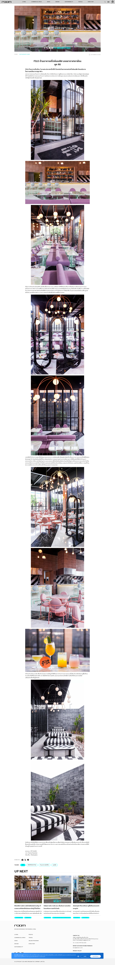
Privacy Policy (77, 951)
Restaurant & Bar (24, 54)
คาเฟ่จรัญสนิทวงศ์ (19, 917)
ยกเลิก (85, 956)
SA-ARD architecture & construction (62, 917)
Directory (91, 1)
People (80, 1)
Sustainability (69, 1)
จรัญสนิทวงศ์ (28, 917)
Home (16, 54)
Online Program (34, 940)
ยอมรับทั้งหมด (95, 956)
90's (23, 865)
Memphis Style (32, 865)
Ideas (48, 1)
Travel (31, 937)
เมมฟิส (54, 865)
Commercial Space (36, 1)
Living (24, 1)
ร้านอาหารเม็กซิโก (44, 865)
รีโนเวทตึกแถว (76, 917)
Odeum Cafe (47, 917)
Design (57, 1)
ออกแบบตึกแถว (85, 917)
